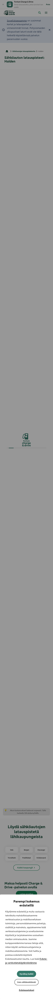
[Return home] (6, 51)
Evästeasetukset (26, 990)
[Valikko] (46, 13)
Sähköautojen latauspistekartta (23, 51)
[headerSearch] (39, 13)
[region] (26, 946)
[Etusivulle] (10, 13)
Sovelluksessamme (17, 20)
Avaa (48, 4)
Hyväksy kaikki (26, 974)
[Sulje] (3, 4)
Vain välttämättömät (26, 982)
